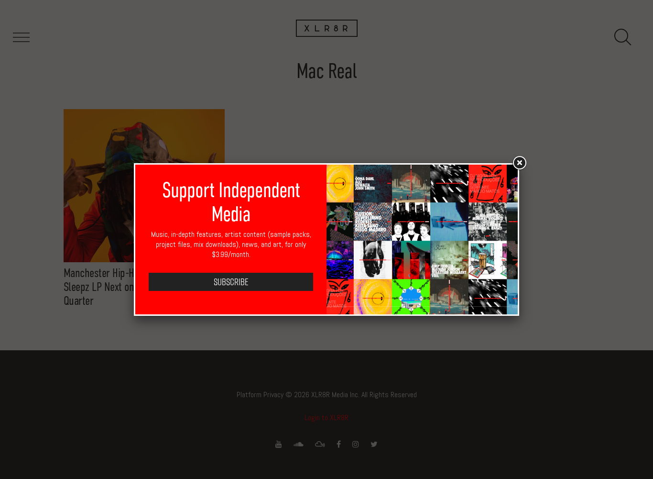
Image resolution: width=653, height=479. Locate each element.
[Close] (519, 163)
